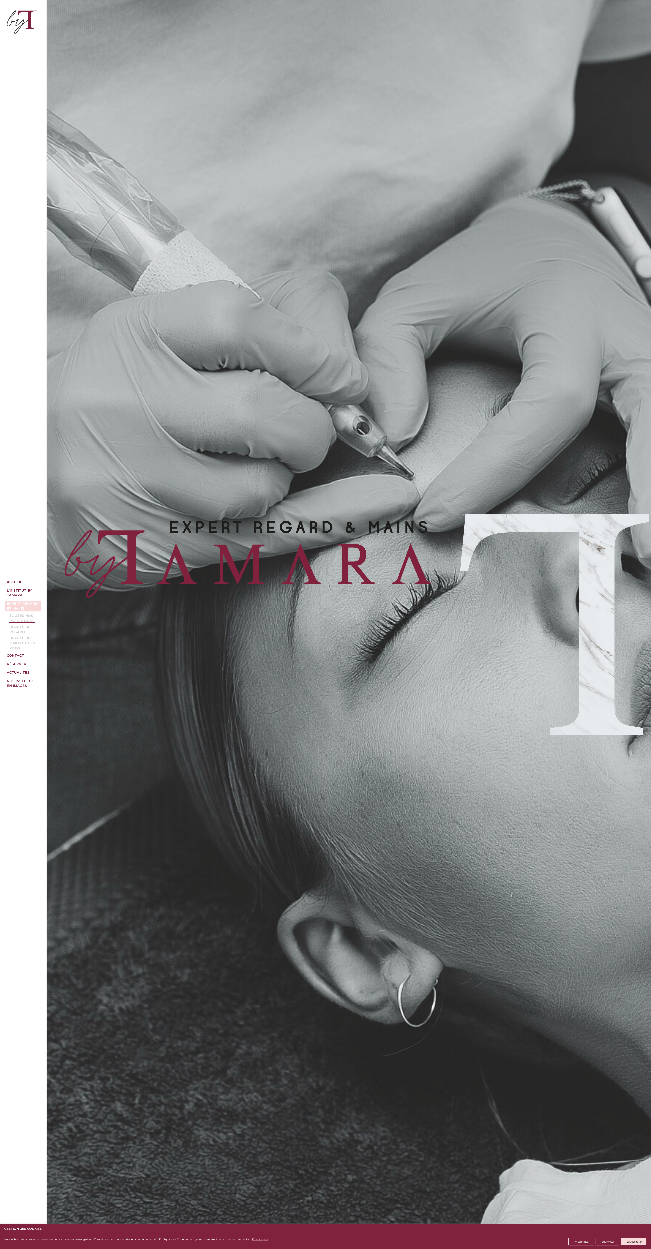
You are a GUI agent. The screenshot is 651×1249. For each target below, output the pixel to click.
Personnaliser (581, 1241)
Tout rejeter (607, 1241)
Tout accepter (633, 1241)
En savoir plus (260, 1239)
